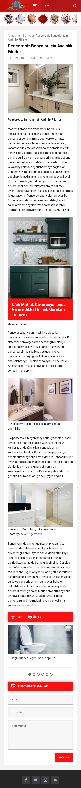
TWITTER (36, 780)
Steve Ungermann (30, 534)
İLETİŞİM (55, 780)
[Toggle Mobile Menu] (34, 5)
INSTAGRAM (45, 780)
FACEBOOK (26, 780)
